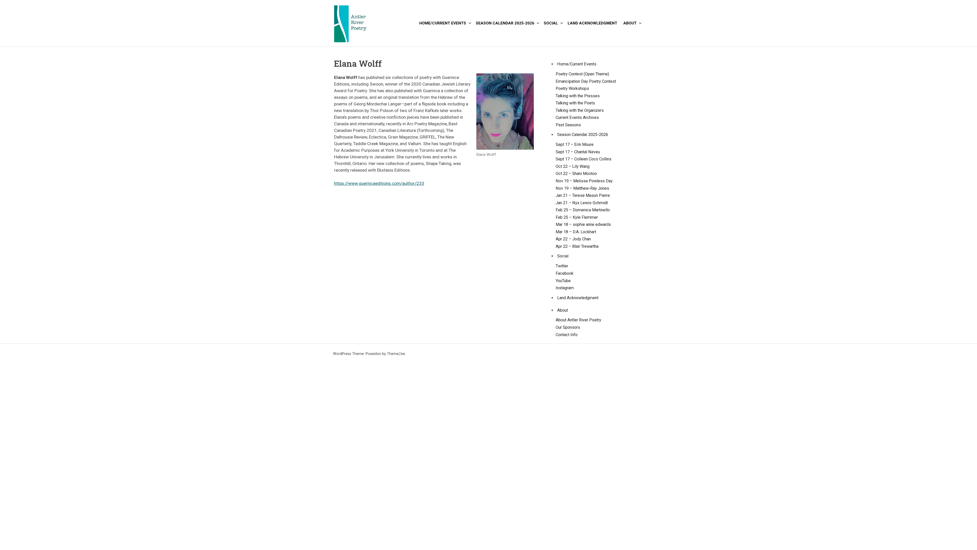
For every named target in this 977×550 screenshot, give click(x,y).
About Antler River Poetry (578, 320)
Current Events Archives (577, 117)
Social (551, 23)
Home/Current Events (442, 23)
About (630, 23)
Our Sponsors (568, 327)
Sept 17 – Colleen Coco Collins (583, 159)
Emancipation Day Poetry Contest (586, 81)
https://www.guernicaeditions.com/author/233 (379, 183)
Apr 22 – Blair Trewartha (577, 246)
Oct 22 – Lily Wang (573, 166)
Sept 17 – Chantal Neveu (578, 151)
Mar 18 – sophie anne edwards (583, 224)
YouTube (563, 280)
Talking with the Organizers (580, 110)
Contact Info (567, 334)
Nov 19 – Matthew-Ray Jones (582, 188)
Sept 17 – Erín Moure (575, 144)
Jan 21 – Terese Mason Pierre (583, 195)
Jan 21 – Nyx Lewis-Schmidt (582, 202)
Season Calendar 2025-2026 (505, 23)
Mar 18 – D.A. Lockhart (576, 231)
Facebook (564, 273)
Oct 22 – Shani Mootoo (576, 173)
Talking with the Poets (575, 103)
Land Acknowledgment (592, 23)
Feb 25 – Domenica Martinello (583, 210)
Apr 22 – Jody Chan (573, 239)
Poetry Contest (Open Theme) (582, 74)
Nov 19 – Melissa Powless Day (584, 180)
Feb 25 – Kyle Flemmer (577, 217)
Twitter (562, 266)
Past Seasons (568, 124)
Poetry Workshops (572, 88)
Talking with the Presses (578, 95)
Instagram (565, 287)
